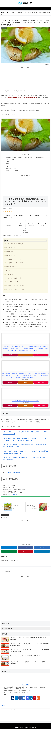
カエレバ (27, 379)
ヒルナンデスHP (12, 494)
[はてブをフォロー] (23, 698)
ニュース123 (25, 685)
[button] (48, 571)
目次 (23, 154)
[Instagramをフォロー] (27, 698)
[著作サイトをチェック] (12, 698)
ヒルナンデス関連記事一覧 (12, 472)
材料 (8, 161)
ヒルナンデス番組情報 (12, 170)
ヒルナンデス (5, 517)
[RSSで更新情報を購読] (38, 698)
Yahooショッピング (41, 354)
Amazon (25, 354)
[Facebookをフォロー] (20, 698)
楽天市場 (10, 354)
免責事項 (3, 705)
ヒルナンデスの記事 (12, 168)
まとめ (7, 166)
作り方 (8, 163)
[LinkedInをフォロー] (31, 698)
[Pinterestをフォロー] (34, 698)
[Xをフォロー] (16, 698)
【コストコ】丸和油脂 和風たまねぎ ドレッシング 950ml (25, 400)
